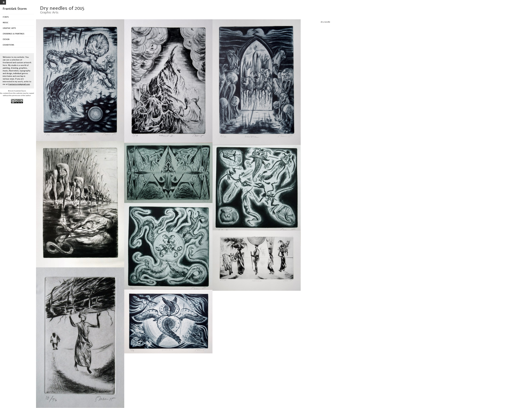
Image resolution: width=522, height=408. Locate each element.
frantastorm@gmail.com (19, 84)
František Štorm (15, 9)
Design (6, 39)
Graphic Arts (9, 28)
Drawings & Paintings (13, 34)
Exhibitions (8, 45)
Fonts (6, 17)
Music (5, 22)
